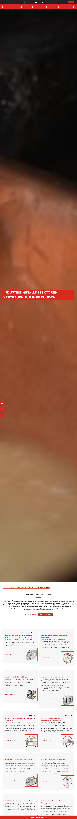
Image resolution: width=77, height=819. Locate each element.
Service (63, 6)
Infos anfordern (30, 614)
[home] (5, 7)
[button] (16, 7)
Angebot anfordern (45, 614)
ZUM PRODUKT (9, 654)
